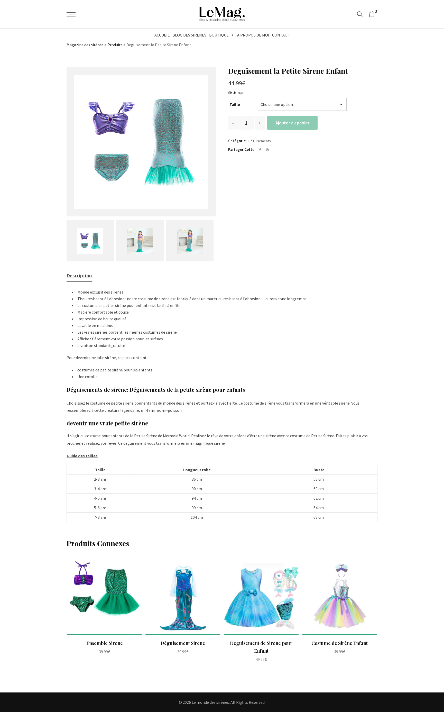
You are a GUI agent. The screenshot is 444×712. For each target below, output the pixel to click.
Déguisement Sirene (183, 643)
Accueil (162, 35)
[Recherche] (360, 14)
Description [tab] (79, 275)
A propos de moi (253, 35)
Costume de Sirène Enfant (339, 643)
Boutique (219, 35)
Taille (234, 104)
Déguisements (259, 141)
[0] (372, 14)
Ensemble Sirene (104, 643)
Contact (281, 35)
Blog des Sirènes (189, 35)
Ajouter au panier (292, 123)
